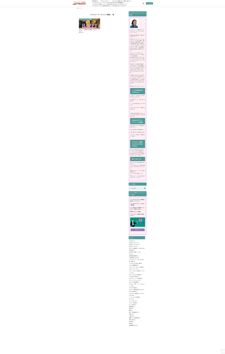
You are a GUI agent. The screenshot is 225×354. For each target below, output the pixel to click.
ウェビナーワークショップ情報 (135, 267)
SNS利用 (131, 250)
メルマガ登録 (149, 3)
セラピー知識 (132, 291)
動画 (130, 310)
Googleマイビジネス (133, 244)
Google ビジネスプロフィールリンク (137, 86)
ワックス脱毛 (132, 304)
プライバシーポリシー (104, 1)
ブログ (130, 299)
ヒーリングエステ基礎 (134, 297)
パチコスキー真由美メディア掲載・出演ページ (121, 1)
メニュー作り (132, 301)
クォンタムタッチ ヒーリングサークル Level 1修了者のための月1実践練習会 (107, 2)
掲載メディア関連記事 (134, 318)
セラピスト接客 (132, 287)
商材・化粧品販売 (133, 312)
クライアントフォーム (134, 280)
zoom (130, 254)
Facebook (131, 240)
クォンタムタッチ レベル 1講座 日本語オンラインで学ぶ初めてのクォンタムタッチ (109, 5)
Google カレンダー (133, 242)
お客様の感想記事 (133, 256)
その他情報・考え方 (133, 257)
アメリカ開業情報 (133, 265)
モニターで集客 (132, 302)
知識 (130, 323)
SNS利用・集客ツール (134, 252)
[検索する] (145, 188)
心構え (130, 314)
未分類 (130, 321)
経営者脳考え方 (132, 325)
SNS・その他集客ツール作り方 (136, 248)
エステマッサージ (133, 269)
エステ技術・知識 (133, 276)
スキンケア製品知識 (133, 282)
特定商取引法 (95, 1)
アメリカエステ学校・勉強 (135, 263)
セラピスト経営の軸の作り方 (135, 289)
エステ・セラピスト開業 (134, 274)
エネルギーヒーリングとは (135, 177)
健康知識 (131, 306)
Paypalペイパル (132, 246)
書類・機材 (131, 319)
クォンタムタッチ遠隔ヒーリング (137, 173)
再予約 (130, 308)
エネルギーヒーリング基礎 (135, 278)
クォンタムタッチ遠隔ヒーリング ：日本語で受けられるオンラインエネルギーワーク (109, 4)
